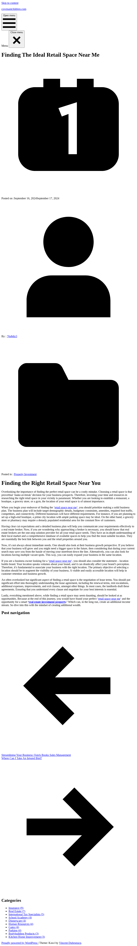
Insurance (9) (16, 907)
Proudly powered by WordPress (19, 942)
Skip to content (9, 2)
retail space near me (66, 507)
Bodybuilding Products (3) (24, 933)
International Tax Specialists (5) (26, 914)
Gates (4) (14, 927)
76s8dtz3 (12, 336)
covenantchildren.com (13, 9)
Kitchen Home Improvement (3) (27, 936)
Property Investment (25, 474)
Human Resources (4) (21, 924)
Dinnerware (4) (17, 920)
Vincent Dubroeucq (70, 942)
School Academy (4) (20, 917)
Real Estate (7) (17, 911)
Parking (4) (15, 930)
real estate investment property (47, 601)
